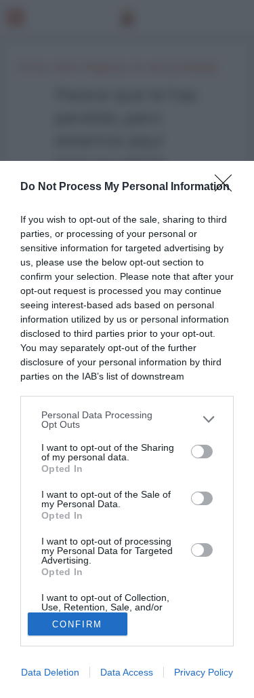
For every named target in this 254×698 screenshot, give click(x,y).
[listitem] (127, 419)
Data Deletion (50, 672)
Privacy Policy (203, 672)
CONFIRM (77, 624)
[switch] (202, 451)
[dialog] (127, 429)
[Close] (227, 187)
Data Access (126, 672)
